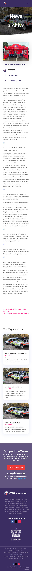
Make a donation (16, 467)
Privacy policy (18, 554)
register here (22, 479)
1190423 (11, 554)
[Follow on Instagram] (19, 521)
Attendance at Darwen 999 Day (13, 387)
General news (13, 75)
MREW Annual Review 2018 (12, 422)
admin (12, 70)
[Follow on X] (16, 521)
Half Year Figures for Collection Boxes (15, 353)
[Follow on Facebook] (12, 521)
